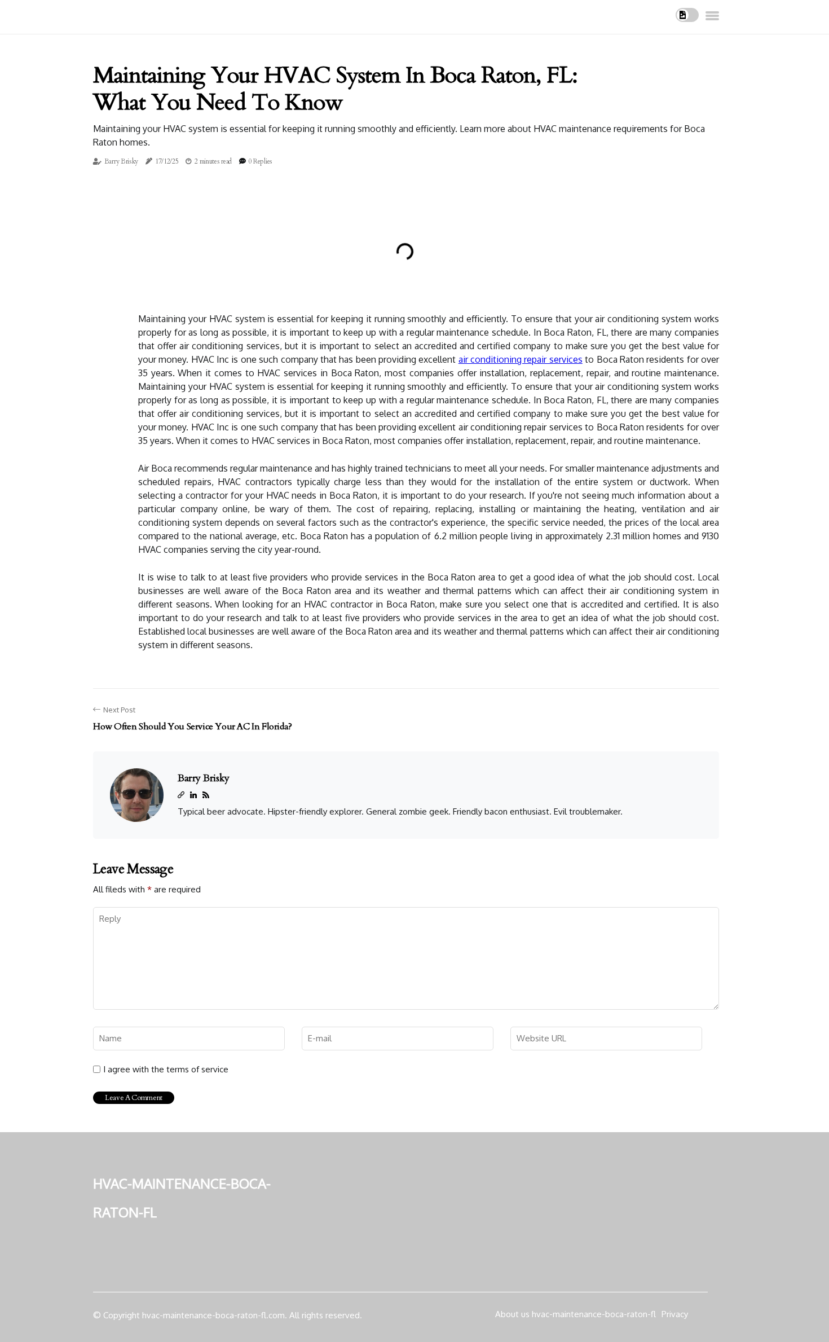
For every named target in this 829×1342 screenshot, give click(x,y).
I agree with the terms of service (165, 1069)
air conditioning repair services (520, 359)
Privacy (675, 1314)
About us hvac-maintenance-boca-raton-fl (575, 1314)
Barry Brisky (121, 161)
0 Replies (260, 161)
